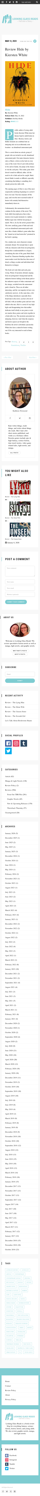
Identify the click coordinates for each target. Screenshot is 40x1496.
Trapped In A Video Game (25, 1348)
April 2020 (9, 1059)
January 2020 (10, 1073)
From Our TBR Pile (26, 41)
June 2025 (9, 842)
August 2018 (10, 1150)
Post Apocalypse (23, 1315)
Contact (8, 1386)
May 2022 (9, 951)
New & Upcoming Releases (17, 803)
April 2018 (9, 1168)
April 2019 (9, 1114)
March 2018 (9, 1172)
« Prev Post (7, 357)
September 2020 (11, 1037)
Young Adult (29, 1352)
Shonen (29, 1327)
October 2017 (10, 1195)
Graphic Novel (10, 1286)
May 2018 (9, 1163)
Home (7, 1381)
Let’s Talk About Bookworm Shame (18, 720)
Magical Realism (11, 1299)
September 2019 (11, 1091)
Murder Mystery (24, 1303)
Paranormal (10, 1315)
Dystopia (27, 1278)
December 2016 (11, 1240)
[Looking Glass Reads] (20, 18)
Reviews (8, 790)
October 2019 (10, 1086)
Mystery (9, 1307)
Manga (23, 1299)
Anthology (25, 1270)
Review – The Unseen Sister (13, 539)
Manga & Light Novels (13, 781)
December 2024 (11, 856)
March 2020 (9, 1064)
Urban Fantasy (10, 1352)
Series (21, 1327)
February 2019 (10, 1123)
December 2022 (11, 924)
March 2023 (9, 910)
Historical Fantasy (12, 1290)
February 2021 (10, 1014)
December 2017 (11, 1186)
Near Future (19, 1307)
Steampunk (9, 1336)
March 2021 (9, 1009)
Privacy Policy (10, 1399)
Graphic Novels (13, 799)
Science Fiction (11, 1327)
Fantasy (20, 1282)
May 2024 (9, 869)
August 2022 (10, 937)
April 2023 (9, 905)
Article (7, 776)
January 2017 (10, 1236)
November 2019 (11, 1082)
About (7, 1395)
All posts (14, 452)
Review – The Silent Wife (12, 518)
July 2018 (8, 1154)
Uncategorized (10, 812)
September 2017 (11, 1199)
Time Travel (27, 1344)
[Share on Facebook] (19, 342)
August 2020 (10, 1041)
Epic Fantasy (10, 1282)
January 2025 (10, 851)
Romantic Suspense (22, 1323)
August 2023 (10, 887)
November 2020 (11, 1028)
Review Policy (10, 785)
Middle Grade (10, 1303)
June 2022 (9, 946)
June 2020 (9, 1050)
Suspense (9, 1340)
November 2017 (11, 1190)
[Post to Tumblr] (28, 342)
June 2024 (9, 865)
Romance (9, 1323)
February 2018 (10, 1177)
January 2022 (10, 969)
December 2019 (11, 1077)
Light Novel (17, 1294)
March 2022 (9, 960)
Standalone (15, 345)
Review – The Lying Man (12, 497)
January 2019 (10, 1127)
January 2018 (10, 1181)
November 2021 (11, 978)
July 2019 (8, 1100)
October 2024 (10, 860)
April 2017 (9, 1222)
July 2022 (8, 942)
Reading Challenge (23, 1319)
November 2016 (11, 1245)
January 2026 (10, 833)
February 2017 (10, 1231)
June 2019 (9, 1104)
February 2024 (10, 874)
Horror (14, 341)
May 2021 (9, 1000)
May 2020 (9, 1055)
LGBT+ (8, 1294)
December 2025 (11, 838)
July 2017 (8, 1209)
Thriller (23, 345)
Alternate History (12, 1270)
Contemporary (19, 1274)
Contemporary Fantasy (13, 1278)
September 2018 (11, 1145)
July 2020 (8, 1046)
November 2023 (11, 878)
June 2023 (9, 896)
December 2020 (11, 1023)
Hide (7, 109)
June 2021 (9, 996)
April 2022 (9, 955)
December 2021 (11, 973)
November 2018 (11, 1136)
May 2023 (9, 901)
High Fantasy (23, 1286)
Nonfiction (9, 1311)
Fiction (29, 1282)
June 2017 (9, 1213)
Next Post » (32, 357)
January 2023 (10, 919)
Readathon (9, 1319)
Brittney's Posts (20, 651)
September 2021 (11, 982)
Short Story (10, 1331)
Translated (10, 1348)
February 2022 (10, 964)
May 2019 (9, 1109)
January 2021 (10, 1019)
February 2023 (10, 914)
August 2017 (10, 1204)
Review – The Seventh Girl (15, 716)
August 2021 (10, 987)
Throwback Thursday (15, 808)
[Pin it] (33, 342)
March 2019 (9, 1118)
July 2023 (8, 892)
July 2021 (8, 991)
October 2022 (10, 933)
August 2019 (10, 1095)
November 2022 (11, 928)
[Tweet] (24, 342)
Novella (19, 1311)
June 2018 (9, 1159)
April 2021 (9, 1005)
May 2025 (9, 847)
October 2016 (10, 1249)
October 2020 (10, 1032)
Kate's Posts (20, 654)
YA (20, 1352)
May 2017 (9, 1218)
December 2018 (11, 1132)
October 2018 (10, 1141)
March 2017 (9, 1227)
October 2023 (10, 883)
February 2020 (10, 1068)
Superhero (20, 1336)
